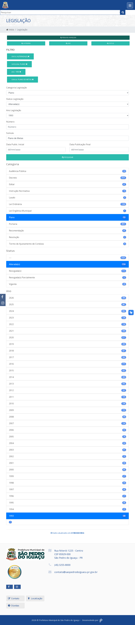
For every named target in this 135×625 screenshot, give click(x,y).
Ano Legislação (13, 110)
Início (11, 29)
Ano (69, 43)
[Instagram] (3, 303)
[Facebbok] (9, 587)
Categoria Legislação (16, 87)
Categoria (27, 43)
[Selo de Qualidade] (14, 570)
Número (10, 121)
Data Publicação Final (79, 144)
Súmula (10, 133)
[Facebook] (3, 297)
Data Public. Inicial (15, 144)
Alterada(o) (19, 56)
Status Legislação (14, 99)
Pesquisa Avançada (69, 37)
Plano (18, 64)
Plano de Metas (21, 79)
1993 (15, 72)
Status (111, 43)
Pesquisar (68, 157)
